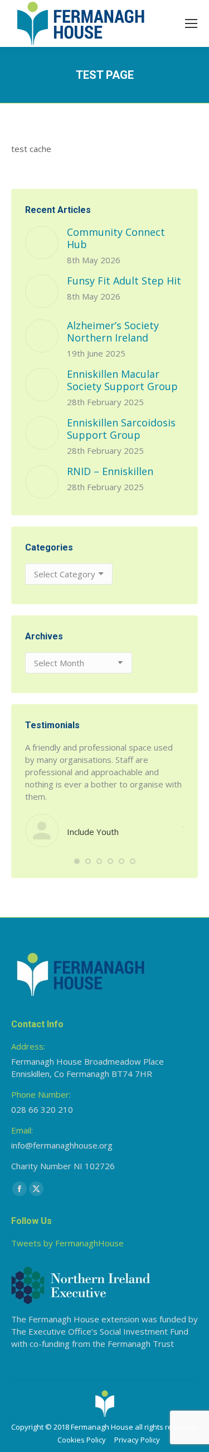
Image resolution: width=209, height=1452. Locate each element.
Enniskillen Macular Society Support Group (122, 380)
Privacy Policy (137, 1440)
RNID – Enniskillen (110, 471)
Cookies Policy (81, 1440)
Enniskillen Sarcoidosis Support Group (121, 428)
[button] (77, 861)
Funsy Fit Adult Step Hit (124, 280)
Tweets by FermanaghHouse (67, 1243)
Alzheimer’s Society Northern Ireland (113, 331)
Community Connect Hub (116, 238)
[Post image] (42, 242)
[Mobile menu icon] (191, 23)
